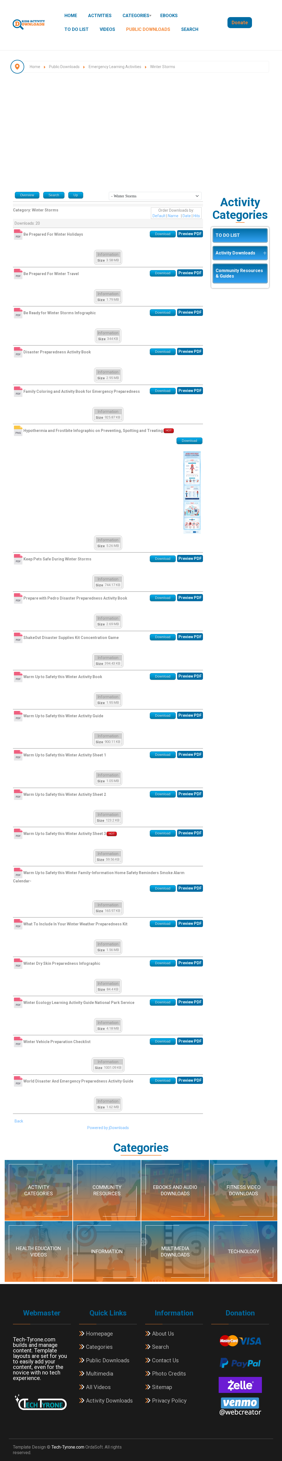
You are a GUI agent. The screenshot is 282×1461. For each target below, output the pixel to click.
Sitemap (161, 1387)
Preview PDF (190, 234)
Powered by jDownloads (108, 1128)
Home (70, 15)
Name (173, 216)
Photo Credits (168, 1373)
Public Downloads (148, 29)
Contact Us (165, 1360)
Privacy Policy (168, 1400)
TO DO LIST (76, 29)
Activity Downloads (235, 253)
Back (19, 1121)
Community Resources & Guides (239, 273)
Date (187, 216)
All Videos (98, 1387)
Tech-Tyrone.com (67, 1447)
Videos (107, 29)
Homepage (99, 1333)
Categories (136, 15)
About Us (162, 1333)
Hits (196, 216)
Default (159, 216)
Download (162, 234)
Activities (100, 15)
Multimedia (99, 1373)
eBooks (169, 15)
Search (189, 29)
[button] (264, 253)
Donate (240, 22)
